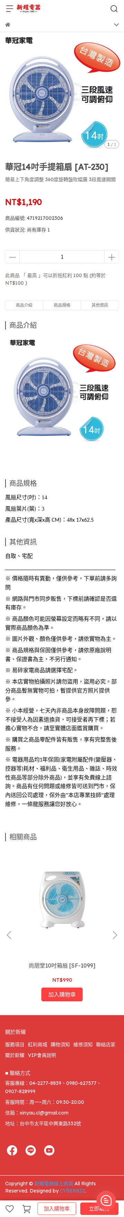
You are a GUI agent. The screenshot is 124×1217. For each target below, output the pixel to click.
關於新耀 (14, 1055)
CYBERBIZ (72, 1191)
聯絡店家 (105, 1044)
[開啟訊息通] (106, 1200)
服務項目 (14, 1044)
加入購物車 (57, 1208)
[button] (115, 935)
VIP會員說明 (42, 1055)
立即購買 (99, 1208)
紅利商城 (37, 1044)
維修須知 (83, 1044)
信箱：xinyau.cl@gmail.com (37, 1113)
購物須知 (60, 1044)
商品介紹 (24, 305)
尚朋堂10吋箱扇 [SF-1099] (62, 965)
